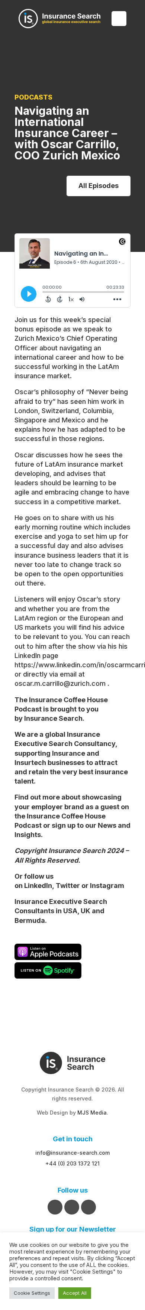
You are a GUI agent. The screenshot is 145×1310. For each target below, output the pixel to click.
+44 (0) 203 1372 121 (72, 1163)
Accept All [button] (75, 1293)
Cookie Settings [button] (32, 1293)
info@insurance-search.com (72, 1153)
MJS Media (92, 1112)
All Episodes (98, 185)
